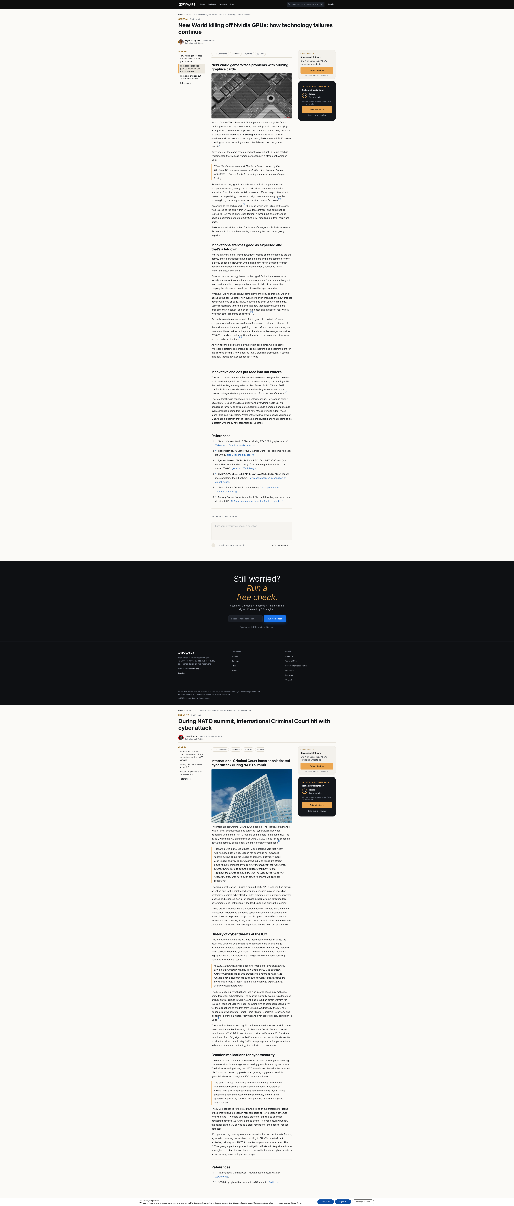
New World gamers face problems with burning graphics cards (191, 58)
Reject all (343, 1202)
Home (180, 14)
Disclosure (289, 675)
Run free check (275, 618)
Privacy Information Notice (296, 666)
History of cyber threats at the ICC (191, 765)
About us (289, 656)
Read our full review (316, 115)
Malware (212, 4)
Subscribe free (317, 70)
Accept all (325, 1202)
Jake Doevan (191, 736)
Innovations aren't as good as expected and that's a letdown (190, 69)
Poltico (272, 1182)
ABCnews (220, 1176)
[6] (286, 391)
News (202, 4)
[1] (220, 144)
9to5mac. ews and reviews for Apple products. (255, 501)
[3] (244, 204)
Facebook (182, 673)
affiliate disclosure (222, 694)
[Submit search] (289, 4)
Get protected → (317, 109)
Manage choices (363, 1202)
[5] (240, 337)
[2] (279, 198)
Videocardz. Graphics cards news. (233, 445)
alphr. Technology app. (239, 454)
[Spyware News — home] (187, 4)
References (185, 83)
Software (223, 4)
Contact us (289, 680)
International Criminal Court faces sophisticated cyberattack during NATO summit (192, 755)
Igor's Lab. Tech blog (242, 468)
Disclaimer (289, 670)
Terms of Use (291, 661)
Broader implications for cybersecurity (191, 773)
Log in (331, 4)
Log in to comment (279, 545)
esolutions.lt (195, 669)
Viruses (235, 656)
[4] (251, 312)
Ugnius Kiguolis (192, 40)
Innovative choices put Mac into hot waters (190, 77)
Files (232, 4)
